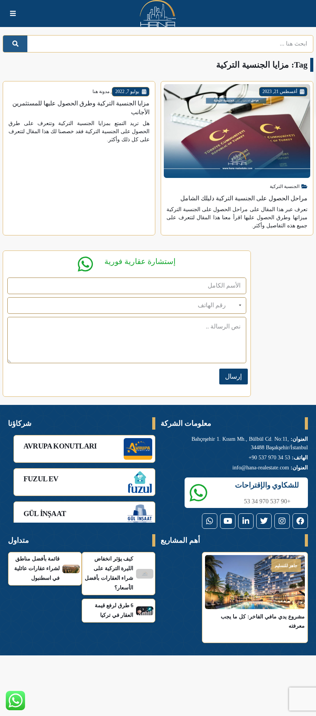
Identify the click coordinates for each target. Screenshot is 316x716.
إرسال (233, 376)
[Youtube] (227, 521)
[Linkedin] (246, 521)
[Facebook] (300, 521)
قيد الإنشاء (234, 565)
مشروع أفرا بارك (230, 594)
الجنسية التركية (284, 186)
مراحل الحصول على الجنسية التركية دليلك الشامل (244, 198)
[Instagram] (282, 521)
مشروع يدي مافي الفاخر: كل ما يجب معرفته (283, 596)
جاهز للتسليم (286, 565)
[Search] (15, 44)
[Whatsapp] (209, 521)
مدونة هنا (100, 91)
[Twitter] (264, 521)
